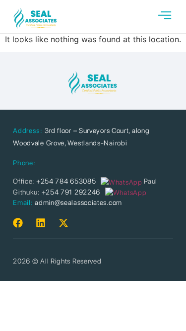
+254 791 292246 (71, 192)
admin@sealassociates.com (78, 202)
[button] (165, 16)
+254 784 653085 (66, 181)
